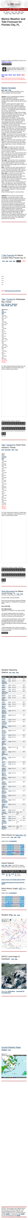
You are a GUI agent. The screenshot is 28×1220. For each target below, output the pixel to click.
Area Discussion (8, 591)
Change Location (6, 62)
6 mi (9, 687)
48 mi (9, 826)
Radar (18, 13)
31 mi (9, 782)
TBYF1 (3, 735)
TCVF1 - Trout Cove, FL (4, 765)
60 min (10, 874)
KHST (3, 874)
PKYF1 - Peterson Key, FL (4, 796)
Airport (6, 13)
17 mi (9, 719)
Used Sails (14, 9)
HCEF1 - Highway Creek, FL (4, 783)
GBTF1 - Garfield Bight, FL (4, 712)
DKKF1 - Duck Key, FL (4, 779)
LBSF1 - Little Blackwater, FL (5, 806)
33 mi (9, 799)
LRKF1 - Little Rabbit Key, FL (5, 753)
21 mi (9, 737)
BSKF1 (3, 695)
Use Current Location (6, 64)
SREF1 (3, 685)
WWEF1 (4, 704)
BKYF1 (3, 719)
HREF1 (3, 689)
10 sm (15, 874)
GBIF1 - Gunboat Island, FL (4, 682)
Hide (6, 90)
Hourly (18, 261)
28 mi (9, 768)
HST (20, 888)
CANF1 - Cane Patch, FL (4, 699)
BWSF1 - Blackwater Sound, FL (5, 801)
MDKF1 (4, 816)
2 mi (9, 678)
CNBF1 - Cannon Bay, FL (4, 770)
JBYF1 (3, 762)
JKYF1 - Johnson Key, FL (4, 732)
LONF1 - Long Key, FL (4, 813)
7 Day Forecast (7, 255)
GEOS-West (11, 991)
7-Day (12, 12)
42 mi (9, 820)
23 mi (9, 741)
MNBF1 (4, 810)
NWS (19, 12)
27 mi (9, 757)
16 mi (9, 710)
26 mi (9, 751)
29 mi (9, 773)
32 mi (9, 790)
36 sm (7, 874)
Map (10, 13)
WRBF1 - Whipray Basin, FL (4, 748)
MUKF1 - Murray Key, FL (4, 716)
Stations (4, 677)
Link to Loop (5, 963)
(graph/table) (13, 841)
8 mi (9, 695)
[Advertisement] (14, 43)
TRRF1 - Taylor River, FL (4, 738)
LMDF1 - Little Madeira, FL (4, 743)
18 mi (9, 721)
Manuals (23, 9)
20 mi (9, 730)
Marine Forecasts (8, 88)
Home (1, 9)
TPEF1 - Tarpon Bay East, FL (5, 692)
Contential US (20, 991)
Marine (8, 12)
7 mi (9, 689)
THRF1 (3, 818)
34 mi (9, 812)
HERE (8, 1214)
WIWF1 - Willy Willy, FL (4, 727)
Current (10, 299)
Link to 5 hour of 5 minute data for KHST (13, 879)
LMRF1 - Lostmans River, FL (4, 723)
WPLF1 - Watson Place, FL (4, 774)
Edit (2, 90)
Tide (16, 12)
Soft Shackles (10, 9)
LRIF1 (3, 702)
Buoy (22, 12)
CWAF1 (4, 678)
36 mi (9, 818)
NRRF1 (3, 687)
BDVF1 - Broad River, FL (4, 707)
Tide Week (8, 304)
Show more (4, 632)
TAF (22, 13)
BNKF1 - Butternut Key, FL (4, 792)
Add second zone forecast (13, 291)
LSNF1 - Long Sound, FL (4, 788)
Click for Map (4, 312)
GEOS (14, 13)
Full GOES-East (6, 992)
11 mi (9, 706)
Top (4, 12)
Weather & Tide (18, 9)
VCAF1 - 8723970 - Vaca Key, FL (4, 822)
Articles (5, 9)
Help (9, 90)
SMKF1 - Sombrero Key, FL (4, 827)
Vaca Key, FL (20, 835)
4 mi (9, 680)
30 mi (9, 777)
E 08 (13, 874)
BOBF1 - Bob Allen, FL (4, 759)
